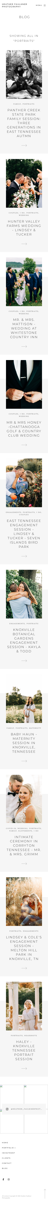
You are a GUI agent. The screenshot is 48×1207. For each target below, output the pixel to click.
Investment (8, 1153)
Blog (5, 1168)
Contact (7, 1163)
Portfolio (8, 1148)
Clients (6, 1158)
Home (5, 1143)
